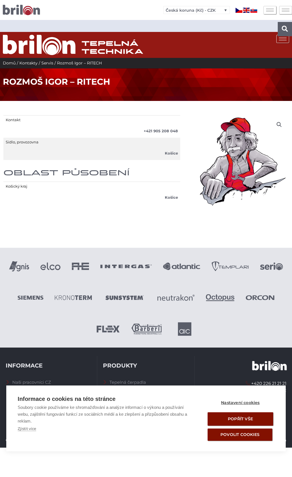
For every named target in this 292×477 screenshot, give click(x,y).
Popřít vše (240, 419)
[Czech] (239, 10)
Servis (47, 63)
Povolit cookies (239, 434)
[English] (246, 10)
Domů (9, 63)
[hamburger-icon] (269, 10)
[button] (285, 29)
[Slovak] (254, 10)
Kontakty (28, 63)
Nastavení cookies (240, 402)
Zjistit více (27, 428)
